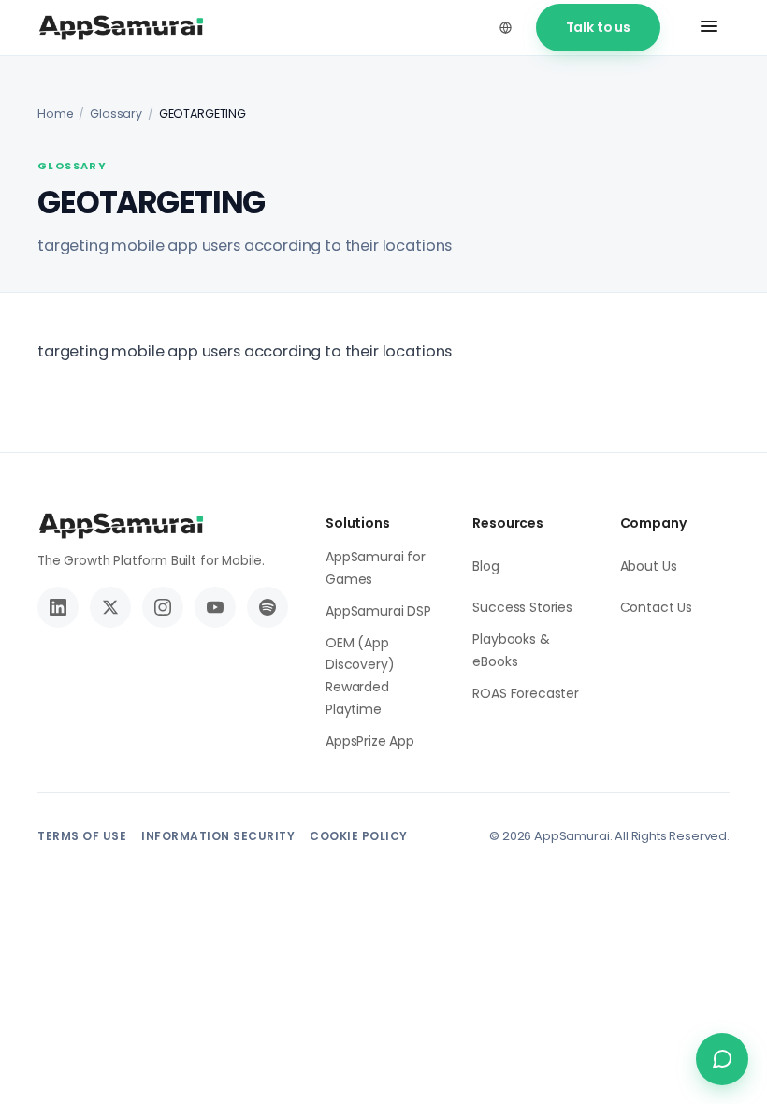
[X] (110, 607)
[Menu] (709, 28)
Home (55, 114)
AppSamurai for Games (376, 567)
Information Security (218, 836)
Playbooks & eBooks (510, 650)
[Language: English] (506, 27)
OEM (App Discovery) (360, 654)
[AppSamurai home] (121, 28)
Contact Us (656, 607)
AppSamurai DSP (378, 611)
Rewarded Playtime (357, 698)
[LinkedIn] (58, 607)
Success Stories (522, 607)
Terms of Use (81, 836)
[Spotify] (267, 607)
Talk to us (598, 27)
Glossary (116, 114)
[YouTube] (215, 607)
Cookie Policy (359, 836)
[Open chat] (722, 1059)
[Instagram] (162, 607)
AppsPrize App (370, 741)
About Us (648, 566)
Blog (485, 566)
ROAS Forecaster (525, 693)
